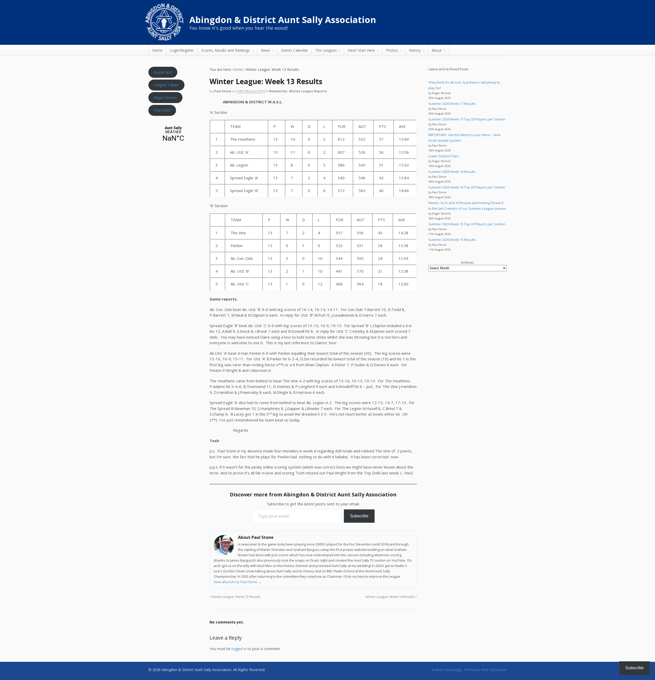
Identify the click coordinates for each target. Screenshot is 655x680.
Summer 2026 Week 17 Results (452, 103)
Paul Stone (222, 91)
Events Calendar (294, 50)
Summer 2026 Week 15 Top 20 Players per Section (466, 224)
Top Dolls (162, 110)
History (415, 50)
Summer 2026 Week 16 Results (452, 171)
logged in (239, 648)
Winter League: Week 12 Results (236, 597)
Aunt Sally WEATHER (173, 134)
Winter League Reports (308, 91)
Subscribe (359, 516)
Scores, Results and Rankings (225, 50)
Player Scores (165, 97)
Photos (392, 50)
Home (157, 50)
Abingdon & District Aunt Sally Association (282, 20)
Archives (467, 262)
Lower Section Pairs (443, 156)
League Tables (166, 84)
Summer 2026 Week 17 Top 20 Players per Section (466, 119)
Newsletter (278, 91)
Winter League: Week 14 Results (391, 597)
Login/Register (182, 50)
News (265, 50)
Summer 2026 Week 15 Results (452, 239)
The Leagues (326, 50)
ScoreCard (163, 72)
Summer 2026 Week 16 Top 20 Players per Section (466, 187)
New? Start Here (361, 50)
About (437, 50)
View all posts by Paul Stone (237, 581)
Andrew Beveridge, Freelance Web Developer (469, 669)
